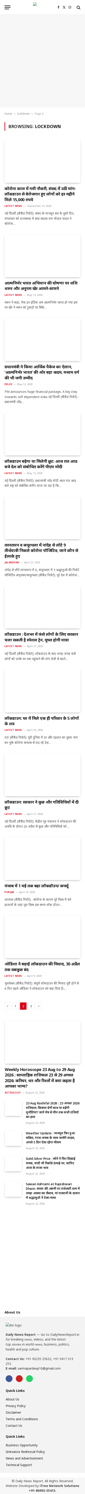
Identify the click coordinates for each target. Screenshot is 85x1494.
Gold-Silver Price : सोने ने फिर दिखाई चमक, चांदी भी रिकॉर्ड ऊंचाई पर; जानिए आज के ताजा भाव (50, 1163)
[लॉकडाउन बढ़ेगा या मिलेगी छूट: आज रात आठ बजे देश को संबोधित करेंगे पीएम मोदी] (42, 434)
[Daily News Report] (42, 7)
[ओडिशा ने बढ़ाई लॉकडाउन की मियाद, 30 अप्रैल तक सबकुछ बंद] (42, 936)
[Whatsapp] (29, 1378)
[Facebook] (9, 1378)
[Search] (78, 7)
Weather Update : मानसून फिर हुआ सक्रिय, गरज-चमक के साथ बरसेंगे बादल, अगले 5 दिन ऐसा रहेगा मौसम (50, 1137)
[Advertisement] (42, 61)
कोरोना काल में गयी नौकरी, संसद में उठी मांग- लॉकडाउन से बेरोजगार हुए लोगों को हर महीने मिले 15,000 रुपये (40, 194)
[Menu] (7, 7)
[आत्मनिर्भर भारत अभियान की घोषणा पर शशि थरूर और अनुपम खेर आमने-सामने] (42, 255)
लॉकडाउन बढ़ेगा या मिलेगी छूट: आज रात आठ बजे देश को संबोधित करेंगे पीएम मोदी (41, 463)
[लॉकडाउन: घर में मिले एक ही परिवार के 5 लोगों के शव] (42, 691)
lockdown (23, 114)
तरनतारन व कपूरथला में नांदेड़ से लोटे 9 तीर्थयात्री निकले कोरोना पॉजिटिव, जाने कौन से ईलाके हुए (41, 550)
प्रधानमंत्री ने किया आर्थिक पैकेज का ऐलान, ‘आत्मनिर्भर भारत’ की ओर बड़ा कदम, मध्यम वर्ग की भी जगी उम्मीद (42, 372)
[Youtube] (19, 1378)
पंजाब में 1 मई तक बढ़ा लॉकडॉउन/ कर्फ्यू (36, 885)
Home (8, 114)
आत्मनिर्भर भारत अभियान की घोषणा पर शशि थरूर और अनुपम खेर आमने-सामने (41, 285)
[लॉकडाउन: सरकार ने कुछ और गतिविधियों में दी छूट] (42, 774)
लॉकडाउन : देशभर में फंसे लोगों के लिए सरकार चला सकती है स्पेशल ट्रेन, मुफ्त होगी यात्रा (41, 636)
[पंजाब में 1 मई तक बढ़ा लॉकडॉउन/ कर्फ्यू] (42, 858)
